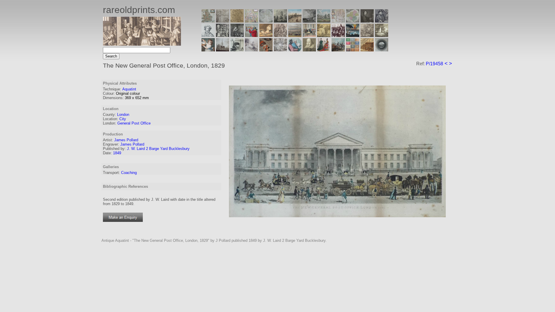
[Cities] (294, 20)
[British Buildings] (280, 20)
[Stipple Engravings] (208, 49)
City (122, 119)
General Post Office (134, 123)
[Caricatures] (251, 35)
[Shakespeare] (309, 49)
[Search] (381, 49)
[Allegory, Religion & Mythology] (280, 49)
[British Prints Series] (222, 20)
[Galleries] (352, 35)
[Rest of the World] (266, 20)
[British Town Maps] (251, 20)
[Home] (142, 44)
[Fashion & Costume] (323, 49)
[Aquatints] (222, 49)
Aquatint (129, 89)
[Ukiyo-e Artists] (266, 49)
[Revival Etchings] (251, 49)
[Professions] (294, 49)
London (123, 114)
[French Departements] (352, 20)
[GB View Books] (352, 49)
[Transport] (309, 35)
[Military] (338, 49)
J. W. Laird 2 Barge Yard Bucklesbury (158, 148)
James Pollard (126, 140)
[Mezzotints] (381, 35)
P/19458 (434, 63)
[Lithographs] (237, 49)
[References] (367, 49)
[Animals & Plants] (266, 35)
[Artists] (367, 20)
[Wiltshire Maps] (338, 20)
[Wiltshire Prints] (323, 20)
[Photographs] (338, 35)
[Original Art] (323, 35)
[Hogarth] (237, 35)
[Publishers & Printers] (222, 35)
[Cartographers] (381, 20)
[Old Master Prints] (367, 35)
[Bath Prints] (309, 20)
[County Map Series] (237, 20)
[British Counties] (208, 20)
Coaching (129, 172)
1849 (117, 153)
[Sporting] (294, 35)
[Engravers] (208, 35)
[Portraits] (280, 35)
